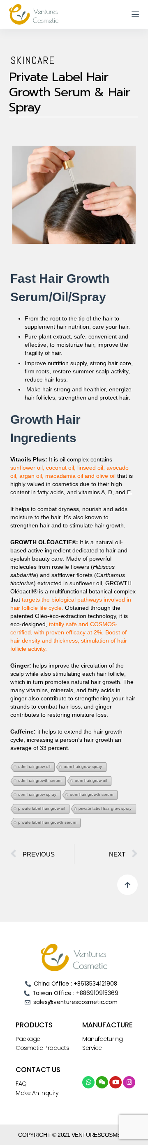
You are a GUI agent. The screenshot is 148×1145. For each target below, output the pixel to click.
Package (28, 1039)
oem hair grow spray (37, 794)
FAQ (21, 1083)
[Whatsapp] (88, 1082)
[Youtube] (115, 1082)
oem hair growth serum (91, 794)
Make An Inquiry (37, 1093)
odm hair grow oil (34, 766)
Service (92, 1048)
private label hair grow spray (105, 808)
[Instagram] (129, 1082)
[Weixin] (102, 1082)
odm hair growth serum (39, 780)
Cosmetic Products (42, 1048)
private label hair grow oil (41, 808)
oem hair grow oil (91, 780)
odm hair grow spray (83, 766)
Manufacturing (102, 1039)
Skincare (32, 60)
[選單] (135, 14)
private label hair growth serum (47, 822)
